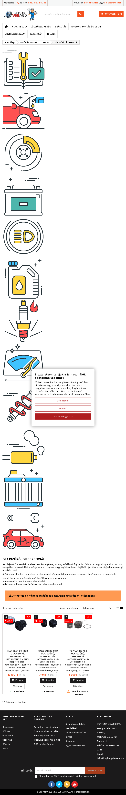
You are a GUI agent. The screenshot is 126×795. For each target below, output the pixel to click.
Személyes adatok (75, 724)
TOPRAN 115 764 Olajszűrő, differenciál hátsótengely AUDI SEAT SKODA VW (78, 656)
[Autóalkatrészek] (23, 68)
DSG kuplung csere (44, 744)
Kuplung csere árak (44, 735)
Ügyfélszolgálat (15, 34)
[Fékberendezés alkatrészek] (23, 152)
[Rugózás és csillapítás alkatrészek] (23, 404)
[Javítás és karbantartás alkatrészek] (23, 110)
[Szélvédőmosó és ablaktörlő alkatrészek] (23, 362)
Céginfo (6, 744)
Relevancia (97, 608)
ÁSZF (5, 748)
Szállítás (60, 26)
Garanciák (36, 34)
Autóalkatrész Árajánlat (47, 727)
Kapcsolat (9, 2)
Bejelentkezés (91, 2)
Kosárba (17, 680)
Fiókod (69, 716)
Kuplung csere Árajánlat (47, 739)
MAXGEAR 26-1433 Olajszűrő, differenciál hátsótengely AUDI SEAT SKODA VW (17, 656)
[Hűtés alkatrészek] (23, 489)
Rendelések (71, 728)
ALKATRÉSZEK (19, 26)
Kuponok (70, 741)
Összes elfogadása (63, 416)
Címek (68, 736)
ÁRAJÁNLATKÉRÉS (41, 26)
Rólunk (50, 34)
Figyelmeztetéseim (75, 745)
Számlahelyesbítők (75, 732)
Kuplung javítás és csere (86, 26)
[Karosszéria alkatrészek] (23, 531)
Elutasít (63, 408)
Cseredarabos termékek (47, 731)
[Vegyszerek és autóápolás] (23, 278)
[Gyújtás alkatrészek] (23, 320)
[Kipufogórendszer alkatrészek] (23, 447)
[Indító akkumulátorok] (23, 194)
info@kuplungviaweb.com (111, 758)
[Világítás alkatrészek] (23, 236)
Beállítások (63, 400)
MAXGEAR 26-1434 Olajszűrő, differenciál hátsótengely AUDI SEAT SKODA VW (48, 656)
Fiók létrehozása (112, 2)
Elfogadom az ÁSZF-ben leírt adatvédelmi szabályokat (67, 776)
